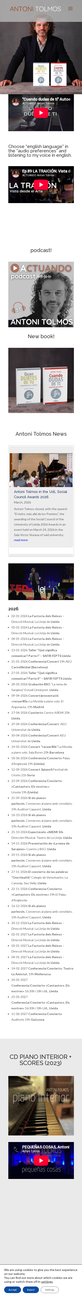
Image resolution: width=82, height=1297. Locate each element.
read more (21, 540)
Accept (13, 1289)
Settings (49, 1289)
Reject (31, 1289)
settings (47, 1281)
